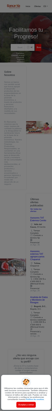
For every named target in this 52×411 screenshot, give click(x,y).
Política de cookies (35, 399)
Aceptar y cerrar (26, 404)
